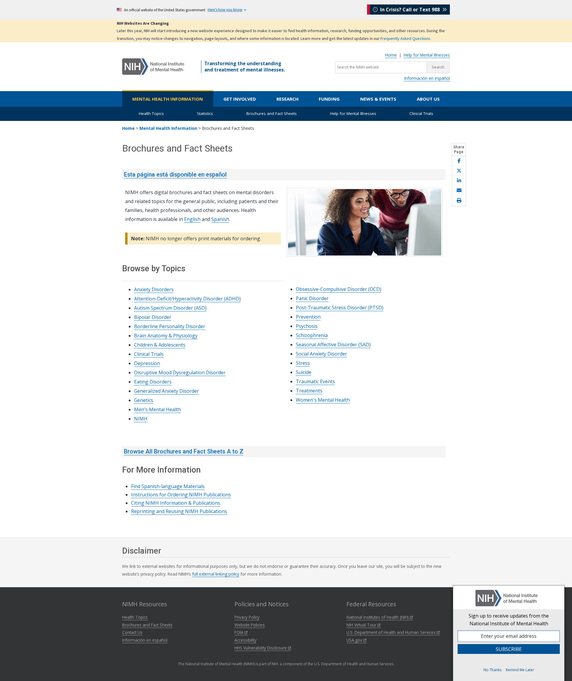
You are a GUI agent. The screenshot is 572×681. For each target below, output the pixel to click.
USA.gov (354, 640)
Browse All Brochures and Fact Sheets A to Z (183, 451)
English (192, 219)
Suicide (303, 372)
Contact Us (132, 632)
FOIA (239, 632)
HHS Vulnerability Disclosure (261, 648)
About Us (428, 99)
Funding (329, 99)
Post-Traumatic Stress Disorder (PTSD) (339, 307)
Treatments (309, 390)
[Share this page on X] (459, 171)
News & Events (378, 99)
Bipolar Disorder (152, 317)
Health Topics (151, 113)
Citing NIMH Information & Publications (175, 503)
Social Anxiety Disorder (321, 353)
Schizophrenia (312, 335)
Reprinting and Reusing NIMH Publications (179, 511)
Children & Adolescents (159, 345)
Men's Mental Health (157, 409)
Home (391, 55)
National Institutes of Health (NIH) (378, 617)
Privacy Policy (246, 617)
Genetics (143, 400)
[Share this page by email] (459, 190)
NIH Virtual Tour (361, 625)
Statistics (205, 113)
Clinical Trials (421, 113)
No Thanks (492, 669)
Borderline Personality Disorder (169, 326)
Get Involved (239, 99)
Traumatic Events (315, 381)
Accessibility (245, 640)
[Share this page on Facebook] (459, 161)
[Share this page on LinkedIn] (459, 181)
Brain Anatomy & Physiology (166, 335)
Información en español (427, 78)
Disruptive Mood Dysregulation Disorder (180, 372)
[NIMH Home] (153, 66)
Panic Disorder (312, 298)
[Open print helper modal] (459, 200)
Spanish (220, 219)
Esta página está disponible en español (175, 174)
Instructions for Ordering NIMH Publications (181, 494)
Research (287, 99)
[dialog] (509, 633)
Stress (303, 363)
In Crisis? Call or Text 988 (410, 9)
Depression (147, 363)
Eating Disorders (153, 381)
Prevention (308, 317)
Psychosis (307, 326)
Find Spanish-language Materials (168, 486)
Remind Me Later (520, 669)
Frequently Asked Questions (405, 38)
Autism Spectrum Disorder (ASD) (170, 308)
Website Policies (249, 625)
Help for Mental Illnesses (427, 55)
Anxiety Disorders (154, 289)
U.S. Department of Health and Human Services (391, 632)
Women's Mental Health (323, 400)
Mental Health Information (167, 99)
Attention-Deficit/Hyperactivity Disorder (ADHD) (187, 298)
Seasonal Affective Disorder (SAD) (333, 344)
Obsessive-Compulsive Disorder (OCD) (338, 289)
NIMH (140, 418)
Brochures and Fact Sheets (271, 113)
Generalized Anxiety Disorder (166, 391)
